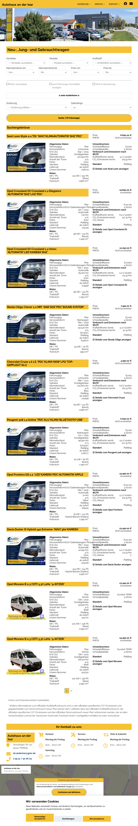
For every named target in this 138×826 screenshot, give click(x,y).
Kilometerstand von (16, 68)
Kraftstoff (97, 58)
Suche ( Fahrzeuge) (69, 118)
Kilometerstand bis (48, 68)
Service (99, 4)
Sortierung (11, 103)
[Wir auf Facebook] (125, 4)
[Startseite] (17, 4)
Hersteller (11, 58)
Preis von (75, 68)
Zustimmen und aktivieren (69, 792)
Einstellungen (68, 819)
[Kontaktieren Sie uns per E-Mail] (131, 4)
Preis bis (107, 68)
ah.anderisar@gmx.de (24, 753)
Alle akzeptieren (96, 819)
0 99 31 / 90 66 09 (22, 758)
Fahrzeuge (83, 4)
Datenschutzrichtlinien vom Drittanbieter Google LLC (56, 786)
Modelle (53, 58)
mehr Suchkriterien (69, 95)
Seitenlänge (77, 103)
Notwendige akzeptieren (39, 818)
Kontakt (113, 4)
